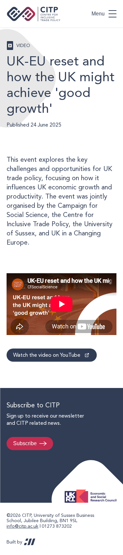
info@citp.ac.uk (22, 526)
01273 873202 (57, 526)
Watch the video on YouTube (46, 355)
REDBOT (29, 542)
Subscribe (25, 443)
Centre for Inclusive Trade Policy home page (34, 14)
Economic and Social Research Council (92, 491)
